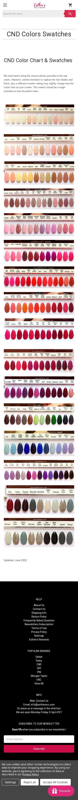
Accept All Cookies (55, 782)
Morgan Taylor (39, 675)
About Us (39, 605)
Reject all (30, 782)
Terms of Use (39, 628)
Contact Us (39, 609)
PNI (39, 672)
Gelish (39, 656)
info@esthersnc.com (43, 704)
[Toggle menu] (5, 5)
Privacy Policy (39, 631)
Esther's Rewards (39, 639)
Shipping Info (39, 612)
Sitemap (39, 635)
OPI (39, 668)
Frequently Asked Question (39, 620)
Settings (10, 782)
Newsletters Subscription (39, 624)
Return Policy (39, 616)
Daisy (39, 660)
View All (39, 683)
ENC (39, 679)
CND (39, 664)
